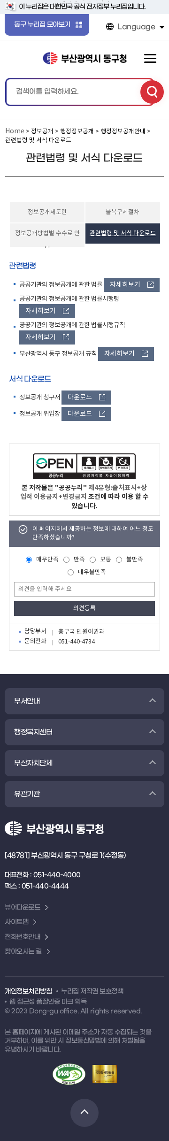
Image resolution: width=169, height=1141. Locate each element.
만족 (79, 559)
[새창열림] (84, 466)
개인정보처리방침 (28, 992)
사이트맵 (16, 922)
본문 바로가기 (85, 0)
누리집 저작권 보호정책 (92, 992)
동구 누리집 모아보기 (42, 25)
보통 (105, 559)
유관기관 (26, 794)
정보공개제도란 (47, 212)
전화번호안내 (22, 937)
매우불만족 (92, 572)
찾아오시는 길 (23, 952)
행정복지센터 (33, 732)
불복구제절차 (122, 212)
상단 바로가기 (84, 1113)
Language (136, 27)
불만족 (134, 559)
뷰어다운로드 (22, 907)
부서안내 (26, 701)
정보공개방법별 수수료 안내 (47, 238)
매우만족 (47, 559)
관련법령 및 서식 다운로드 (123, 233)
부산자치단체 (33, 763)
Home (14, 131)
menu (150, 59)
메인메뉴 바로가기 (85, 1)
